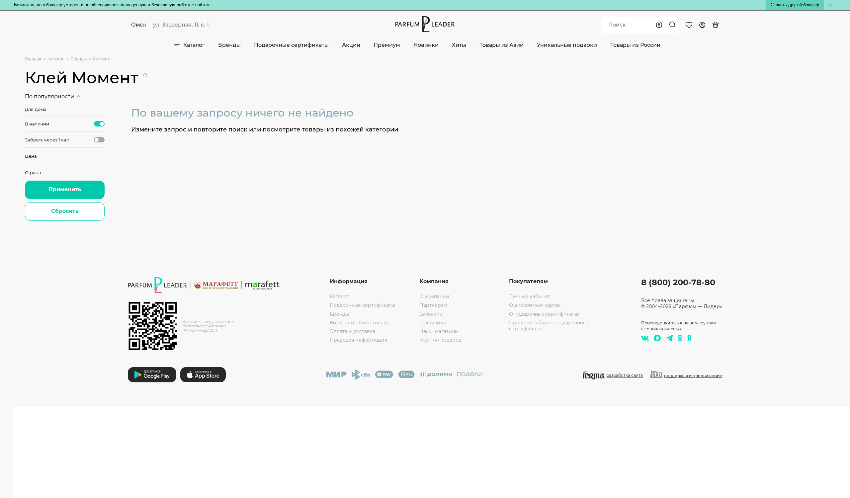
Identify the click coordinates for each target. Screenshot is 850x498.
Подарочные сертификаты (291, 45)
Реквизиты (432, 323)
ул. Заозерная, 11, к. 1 (181, 25)
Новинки (426, 45)
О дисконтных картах (534, 305)
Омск (138, 25)
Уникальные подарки (567, 45)
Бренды (229, 45)
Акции (351, 45)
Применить (64, 189)
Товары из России (635, 45)
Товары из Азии (501, 45)
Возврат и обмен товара (359, 323)
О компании (434, 296)
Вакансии (431, 314)
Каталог (194, 45)
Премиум (387, 45)
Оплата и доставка (352, 331)
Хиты (459, 45)
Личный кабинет (529, 296)
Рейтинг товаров (440, 340)
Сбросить (65, 211)
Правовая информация (358, 340)
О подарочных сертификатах (544, 314)
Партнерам (433, 305)
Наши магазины (439, 331)
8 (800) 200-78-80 (678, 282)
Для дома (35, 109)
